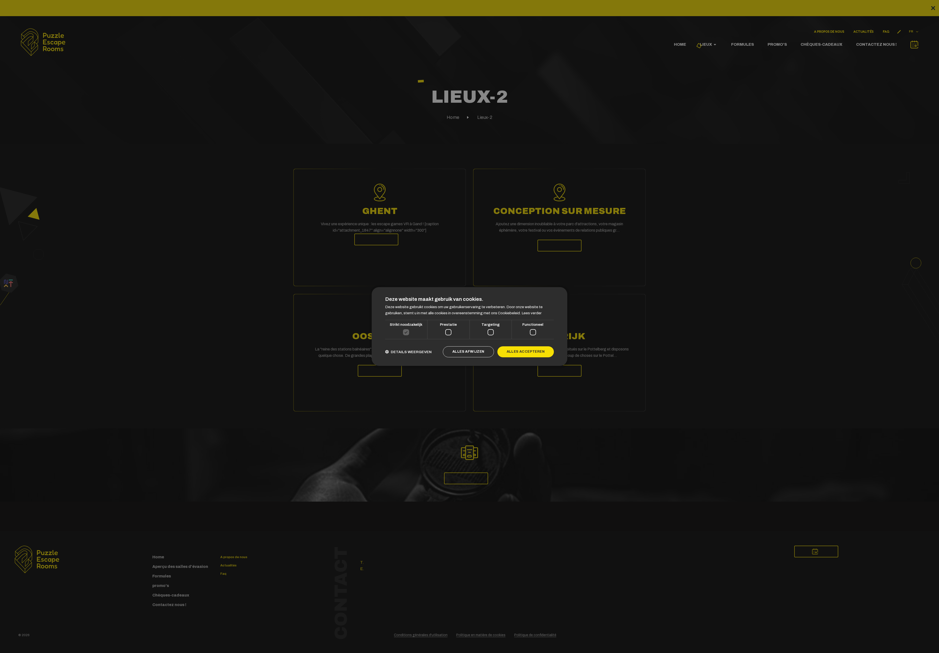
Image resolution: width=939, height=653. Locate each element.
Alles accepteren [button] (526, 351)
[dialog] (469, 326)
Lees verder (532, 313)
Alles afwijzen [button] (468, 351)
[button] (408, 351)
